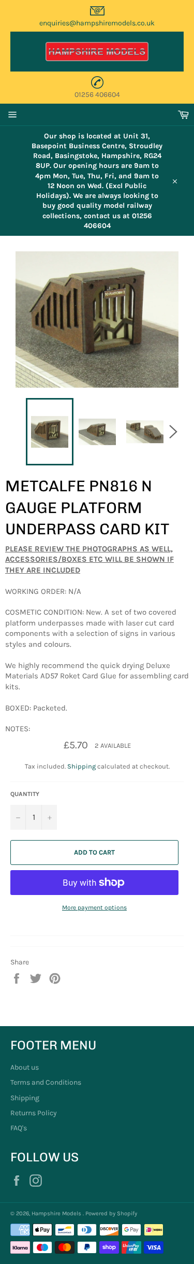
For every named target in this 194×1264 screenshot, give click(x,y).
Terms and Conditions (45, 1082)
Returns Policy (33, 1113)
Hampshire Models (57, 1213)
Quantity (24, 794)
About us (24, 1067)
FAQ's (18, 1128)
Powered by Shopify (111, 1213)
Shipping (81, 766)
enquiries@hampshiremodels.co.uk (97, 23)
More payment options (94, 907)
